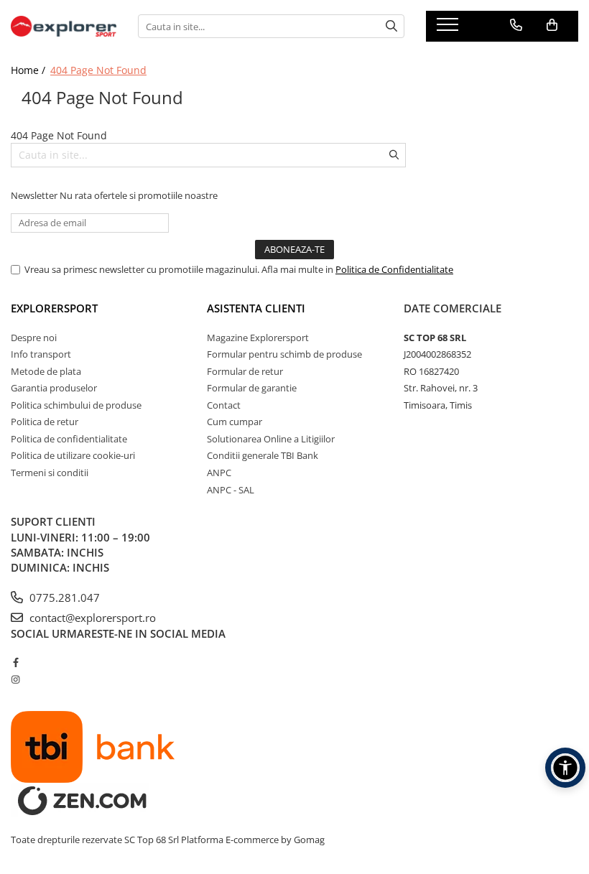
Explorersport (54, 308)
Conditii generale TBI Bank (262, 455)
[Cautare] (391, 26)
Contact (224, 405)
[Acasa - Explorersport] (63, 26)
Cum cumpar (234, 421)
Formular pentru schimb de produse (284, 354)
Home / (29, 70)
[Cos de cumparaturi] (552, 25)
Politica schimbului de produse (76, 405)
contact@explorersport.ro (91, 617)
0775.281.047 (63, 597)
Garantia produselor (54, 387)
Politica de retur (44, 421)
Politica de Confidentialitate (394, 269)
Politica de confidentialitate (69, 438)
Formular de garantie (252, 387)
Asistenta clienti (256, 308)
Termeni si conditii (49, 472)
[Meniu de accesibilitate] (565, 768)
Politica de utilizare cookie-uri (73, 455)
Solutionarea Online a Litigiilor (271, 438)
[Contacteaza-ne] (516, 25)
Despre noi (34, 337)
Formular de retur (245, 371)
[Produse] (449, 28)
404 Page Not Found (98, 70)
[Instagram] (15, 679)
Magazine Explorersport (258, 337)
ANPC (219, 472)
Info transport (41, 354)
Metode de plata (46, 371)
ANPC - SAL (230, 489)
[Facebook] (15, 662)
